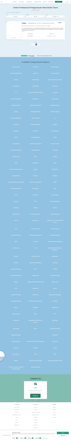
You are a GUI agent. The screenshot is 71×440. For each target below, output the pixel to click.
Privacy (35, 409)
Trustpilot (54, 417)
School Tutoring (21, 1)
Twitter (54, 412)
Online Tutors (16, 407)
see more (23, 31)
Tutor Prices (45, 1)
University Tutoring (29, 1)
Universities (35, 425)
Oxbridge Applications (17, 414)
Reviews (16, 412)
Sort (47, 14)
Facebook (54, 409)
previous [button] (33, 44)
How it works (16, 409)
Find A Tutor (58, 1)
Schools (35, 422)
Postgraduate (13, 12)
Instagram (54, 414)
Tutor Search (15, 1)
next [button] (38, 44)
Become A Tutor (50, 1)
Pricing (16, 419)
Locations (35, 419)
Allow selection (63, 435)
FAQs (17, 417)
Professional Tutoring (37, 1)
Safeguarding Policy (35, 414)
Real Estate (17, 12)
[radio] (28, 23)
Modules (35, 417)
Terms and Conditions (35, 412)
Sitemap (35, 427)
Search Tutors (8, 12)
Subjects (27, 14)
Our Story (35, 407)
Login (67, 1)
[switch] (25, 438)
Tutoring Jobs (16, 425)
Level (7, 14)
